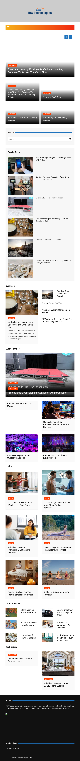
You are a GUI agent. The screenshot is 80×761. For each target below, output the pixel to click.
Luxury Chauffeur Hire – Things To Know (65, 612)
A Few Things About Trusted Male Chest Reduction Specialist (57, 505)
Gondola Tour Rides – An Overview (49, 240)
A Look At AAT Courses (53, 97)
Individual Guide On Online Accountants (32, 72)
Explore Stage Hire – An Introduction (49, 198)
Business (11, 318)
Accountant (14, 68)
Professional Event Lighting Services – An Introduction (37, 392)
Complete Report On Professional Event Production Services (57, 424)
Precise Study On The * (52, 303)
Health (11, 498)
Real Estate (12, 654)
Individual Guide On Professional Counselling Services (19, 549)
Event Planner (13, 382)
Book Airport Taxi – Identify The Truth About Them (65, 637)
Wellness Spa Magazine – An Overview (63, 625)
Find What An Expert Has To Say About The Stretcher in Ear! (21, 324)
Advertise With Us (12, 749)
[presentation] (66, 37)
